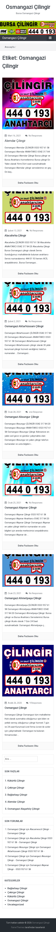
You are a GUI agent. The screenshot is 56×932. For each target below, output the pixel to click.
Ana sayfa (9, 47)
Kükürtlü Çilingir (16, 780)
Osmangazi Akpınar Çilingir (21, 507)
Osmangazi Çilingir (28, 7)
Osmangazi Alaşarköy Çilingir (23, 808)
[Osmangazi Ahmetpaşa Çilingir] (28, 570)
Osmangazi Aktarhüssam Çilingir (24, 326)
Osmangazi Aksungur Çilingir (22, 416)
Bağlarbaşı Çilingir (17, 794)
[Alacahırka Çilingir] (28, 207)
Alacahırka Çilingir (15, 235)
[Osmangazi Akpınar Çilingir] (28, 479)
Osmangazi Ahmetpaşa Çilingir (23, 598)
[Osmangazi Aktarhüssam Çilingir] (28, 298)
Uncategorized (15, 904)
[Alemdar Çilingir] (28, 103)
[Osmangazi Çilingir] (28, 27)
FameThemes (17, 927)
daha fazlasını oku (28, 182)
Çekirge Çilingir (15, 787)
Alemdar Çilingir (15, 141)
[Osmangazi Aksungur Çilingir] (28, 389)
